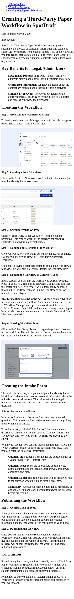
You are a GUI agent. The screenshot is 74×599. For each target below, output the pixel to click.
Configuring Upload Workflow (25, 10)
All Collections (16, 4)
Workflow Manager (19, 7)
